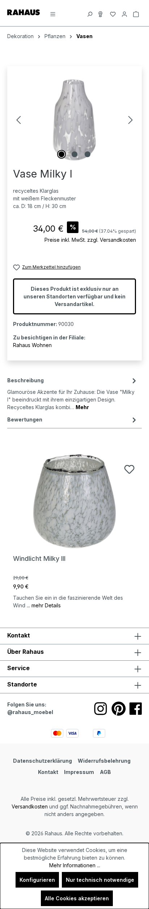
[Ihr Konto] (124, 13)
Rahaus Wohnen (32, 345)
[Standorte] (101, 13)
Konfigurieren (37, 880)
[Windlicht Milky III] (74, 501)
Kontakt (48, 772)
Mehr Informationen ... (74, 865)
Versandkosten (30, 806)
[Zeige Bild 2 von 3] (74, 154)
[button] (74, 685)
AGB (105, 772)
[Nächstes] (130, 120)
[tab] (72, 393)
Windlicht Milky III (39, 558)
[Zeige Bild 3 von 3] (87, 154)
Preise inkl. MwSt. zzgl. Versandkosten (90, 240)
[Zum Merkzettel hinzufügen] (129, 469)
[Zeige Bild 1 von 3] (61, 154)
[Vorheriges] (18, 120)
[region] (74, 120)
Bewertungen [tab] (24, 419)
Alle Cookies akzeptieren (77, 898)
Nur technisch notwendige (100, 880)
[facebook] (135, 708)
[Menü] (53, 13)
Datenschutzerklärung (42, 761)
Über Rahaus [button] (25, 651)
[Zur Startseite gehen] (23, 12)
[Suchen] (89, 13)
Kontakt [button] (18, 635)
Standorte (22, 684)
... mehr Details (44, 605)
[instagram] (100, 708)
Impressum (79, 772)
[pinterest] (118, 708)
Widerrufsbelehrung (104, 761)
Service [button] (18, 668)
